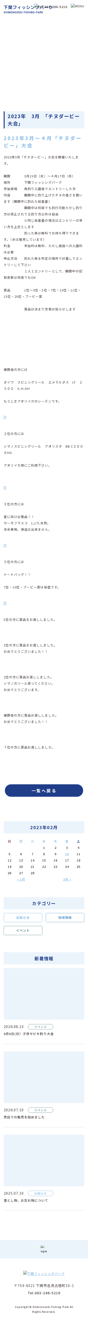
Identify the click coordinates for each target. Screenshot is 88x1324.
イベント (23, 930)
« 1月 (21, 879)
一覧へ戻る (44, 790)
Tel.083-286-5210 (44, 1292)
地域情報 (65, 917)
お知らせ (23, 917)
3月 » (67, 879)
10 (67, 854)
